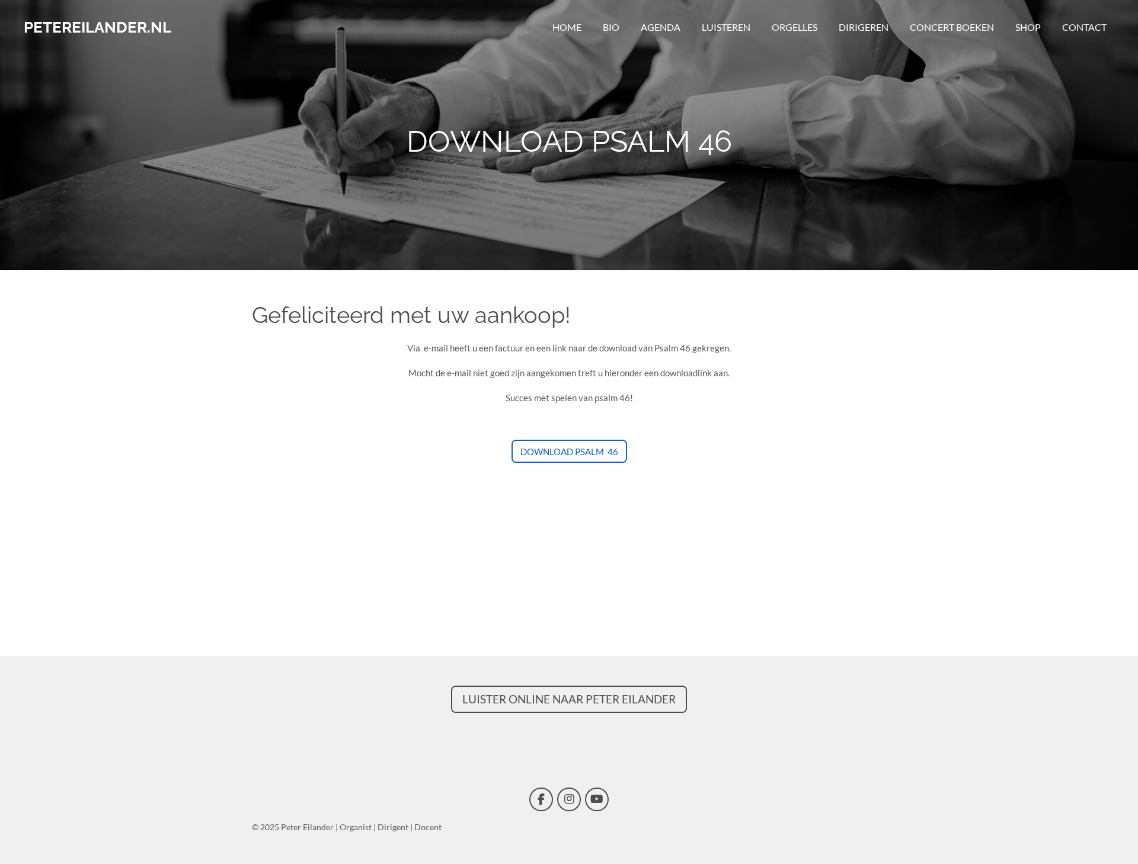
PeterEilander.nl (97, 27)
